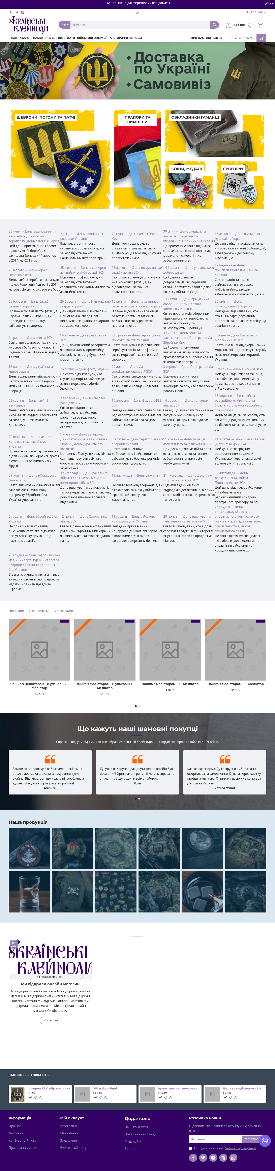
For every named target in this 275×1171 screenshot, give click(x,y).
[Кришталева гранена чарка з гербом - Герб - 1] (147, 1094)
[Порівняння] (261, 25)
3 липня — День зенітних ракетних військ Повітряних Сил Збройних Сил (188, 338)
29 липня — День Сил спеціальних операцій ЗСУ (132, 369)
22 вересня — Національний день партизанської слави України (30, 441)
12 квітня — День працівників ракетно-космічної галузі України (137, 303)
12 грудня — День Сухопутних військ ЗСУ (83, 518)
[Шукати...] (214, 25)
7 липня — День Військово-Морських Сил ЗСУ (236, 337)
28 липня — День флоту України (84, 369)
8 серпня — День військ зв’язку (239, 369)
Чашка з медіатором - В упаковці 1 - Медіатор (105, 686)
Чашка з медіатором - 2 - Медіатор (170, 684)
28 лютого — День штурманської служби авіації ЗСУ (137, 270)
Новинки (16, 611)
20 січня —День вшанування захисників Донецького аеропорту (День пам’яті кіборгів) (34, 236)
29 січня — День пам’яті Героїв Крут (135, 236)
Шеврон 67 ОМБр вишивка (49, 1088)
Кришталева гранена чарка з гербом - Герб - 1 (179, 1088)
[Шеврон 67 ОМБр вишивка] (17, 1094)
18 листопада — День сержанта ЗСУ (136, 477)
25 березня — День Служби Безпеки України (30, 303)
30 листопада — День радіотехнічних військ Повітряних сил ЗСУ (232, 478)
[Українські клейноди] (29, 848)
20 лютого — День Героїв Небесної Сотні (28, 272)
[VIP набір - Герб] (82, 1094)
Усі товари (64, 611)
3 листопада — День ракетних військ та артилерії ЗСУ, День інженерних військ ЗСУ (83, 478)
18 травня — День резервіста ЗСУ (83, 337)
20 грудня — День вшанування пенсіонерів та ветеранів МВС (187, 518)
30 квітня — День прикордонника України (233, 303)
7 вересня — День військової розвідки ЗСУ (82, 400)
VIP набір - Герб (105, 1088)
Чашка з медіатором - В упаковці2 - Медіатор (39, 686)
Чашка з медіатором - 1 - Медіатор (236, 684)
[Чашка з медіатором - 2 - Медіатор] (170, 650)
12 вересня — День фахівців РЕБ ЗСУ (137, 403)
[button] (136, 706)
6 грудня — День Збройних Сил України (33, 518)
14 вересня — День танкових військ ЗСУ (185, 403)
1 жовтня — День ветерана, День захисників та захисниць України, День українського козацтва (83, 441)
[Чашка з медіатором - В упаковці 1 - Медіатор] (104, 650)
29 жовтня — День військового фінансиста (32, 477)
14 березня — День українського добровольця (188, 270)
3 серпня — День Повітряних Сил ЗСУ (188, 369)
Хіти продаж (39, 611)
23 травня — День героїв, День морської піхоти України (136, 337)
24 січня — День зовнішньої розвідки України (81, 236)
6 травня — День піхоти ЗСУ (30, 337)
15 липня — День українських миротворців (31, 369)
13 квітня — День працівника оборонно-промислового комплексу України (186, 304)
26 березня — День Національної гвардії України (86, 303)
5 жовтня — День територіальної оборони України (137, 441)
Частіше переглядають (29, 1075)
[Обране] (252, 25)
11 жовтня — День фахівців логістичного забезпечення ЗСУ (187, 441)
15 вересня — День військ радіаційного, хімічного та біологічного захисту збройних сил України (238, 402)
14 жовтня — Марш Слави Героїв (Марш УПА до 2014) (240, 441)
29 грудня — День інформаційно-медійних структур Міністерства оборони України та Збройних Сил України (34, 562)
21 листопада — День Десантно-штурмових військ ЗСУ (188, 477)
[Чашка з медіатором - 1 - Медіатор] (235, 650)
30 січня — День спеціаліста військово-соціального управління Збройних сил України (189, 236)
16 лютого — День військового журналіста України (238, 236)
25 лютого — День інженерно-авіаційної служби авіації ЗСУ (83, 270)
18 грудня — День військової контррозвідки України (134, 518)
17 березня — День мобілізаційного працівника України (236, 270)
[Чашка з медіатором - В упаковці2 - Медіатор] (39, 650)
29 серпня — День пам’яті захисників (28, 403)
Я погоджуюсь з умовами (224, 1148)
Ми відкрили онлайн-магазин (50, 984)
